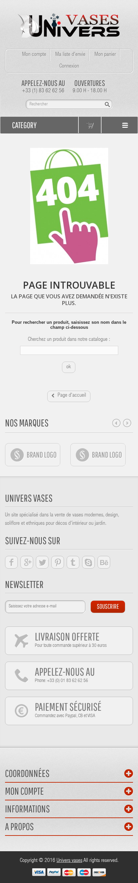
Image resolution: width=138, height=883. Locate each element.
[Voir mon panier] (89, 125)
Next (127, 423)
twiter (42, 562)
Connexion (69, 66)
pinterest (57, 562)
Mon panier (105, 55)
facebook (11, 562)
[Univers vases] (69, 24)
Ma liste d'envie (70, 55)
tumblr (73, 562)
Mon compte (34, 55)
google (26, 562)
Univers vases (69, 861)
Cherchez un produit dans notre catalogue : (69, 339)
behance (103, 562)
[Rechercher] (107, 104)
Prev (116, 423)
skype (88, 562)
